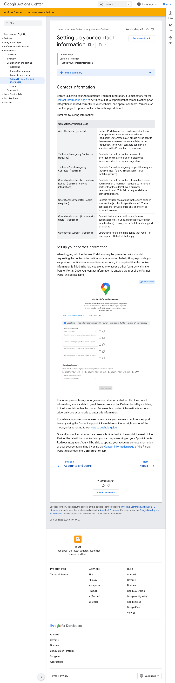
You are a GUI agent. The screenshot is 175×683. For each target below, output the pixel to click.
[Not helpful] (152, 29)
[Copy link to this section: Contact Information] (98, 87)
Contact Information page (72, 100)
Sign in (167, 4)
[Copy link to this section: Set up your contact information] (110, 247)
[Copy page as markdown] (100, 45)
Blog (91, 574)
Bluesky (93, 580)
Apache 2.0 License (109, 510)
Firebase (131, 585)
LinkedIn (93, 591)
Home (60, 29)
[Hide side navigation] (41, 676)
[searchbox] (23, 23)
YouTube (93, 601)
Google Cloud (134, 601)
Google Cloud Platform (62, 651)
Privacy (64, 675)
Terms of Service (59, 574)
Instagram (94, 585)
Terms (53, 675)
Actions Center (30, 4)
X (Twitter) (94, 596)
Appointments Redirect (42, 12)
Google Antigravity (137, 596)
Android (131, 574)
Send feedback (142, 38)
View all (131, 612)
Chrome (131, 580)
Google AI (55, 656)
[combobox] (115, 4)
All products (56, 661)
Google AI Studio (136, 591)
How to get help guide (104, 427)
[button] (22, 38)
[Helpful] (147, 29)
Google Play (133, 607)
